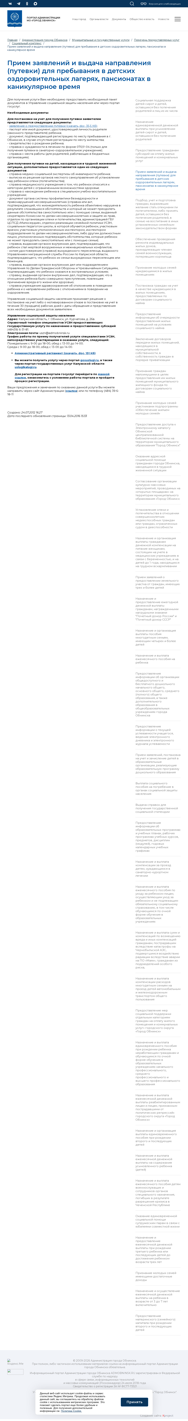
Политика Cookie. (71, 1410)
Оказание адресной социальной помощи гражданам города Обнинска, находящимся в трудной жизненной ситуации (157, 463)
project (167, 1415)
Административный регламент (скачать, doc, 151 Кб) (55, 353)
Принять (134, 1402)
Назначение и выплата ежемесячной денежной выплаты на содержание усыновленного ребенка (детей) (153, 1162)
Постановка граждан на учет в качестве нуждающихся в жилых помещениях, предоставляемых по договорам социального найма (156, 294)
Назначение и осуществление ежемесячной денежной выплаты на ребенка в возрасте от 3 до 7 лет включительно (157, 1298)
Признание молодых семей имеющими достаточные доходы (155, 1276)
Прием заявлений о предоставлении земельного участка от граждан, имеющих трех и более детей (157, 582)
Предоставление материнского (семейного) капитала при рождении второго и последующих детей (155, 1323)
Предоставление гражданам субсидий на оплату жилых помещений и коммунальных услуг (157, 155)
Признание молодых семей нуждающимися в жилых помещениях (155, 271)
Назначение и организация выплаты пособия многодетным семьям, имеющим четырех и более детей (155, 637)
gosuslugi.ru (89, 360)
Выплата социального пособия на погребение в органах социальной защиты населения (156, 789)
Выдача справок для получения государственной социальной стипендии (156, 808)
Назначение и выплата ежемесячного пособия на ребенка (155, 659)
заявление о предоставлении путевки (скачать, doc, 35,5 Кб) (53, 126)
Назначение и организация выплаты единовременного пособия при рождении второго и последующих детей (156, 1137)
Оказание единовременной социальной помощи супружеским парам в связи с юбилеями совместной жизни (157, 1221)
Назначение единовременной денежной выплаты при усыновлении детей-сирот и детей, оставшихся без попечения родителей (156, 130)
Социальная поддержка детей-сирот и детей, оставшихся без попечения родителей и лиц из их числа (156, 106)
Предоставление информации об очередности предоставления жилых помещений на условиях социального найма (157, 321)
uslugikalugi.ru (25, 367)
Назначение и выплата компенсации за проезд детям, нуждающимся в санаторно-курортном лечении (153, 868)
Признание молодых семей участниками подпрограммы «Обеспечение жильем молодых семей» (156, 408)
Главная (12, 40)
